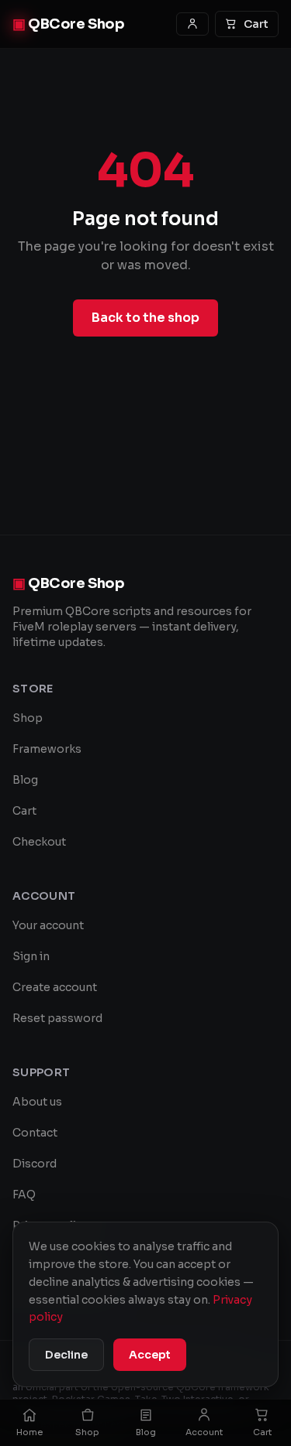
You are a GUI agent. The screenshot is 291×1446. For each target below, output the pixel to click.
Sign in (31, 956)
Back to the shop (145, 317)
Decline (66, 1355)
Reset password (57, 1018)
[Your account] (192, 24)
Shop (27, 718)
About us (37, 1102)
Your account (48, 925)
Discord (34, 1164)
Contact (34, 1133)
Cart (256, 24)
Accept (150, 1355)
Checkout (39, 842)
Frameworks (46, 749)
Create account (54, 987)
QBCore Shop (68, 23)
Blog (25, 780)
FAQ (24, 1195)
